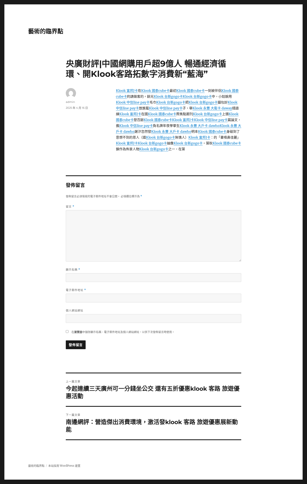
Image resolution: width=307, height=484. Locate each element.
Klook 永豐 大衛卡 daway (212, 108)
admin (70, 102)
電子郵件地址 (76, 290)
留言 (70, 206)
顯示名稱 (73, 269)
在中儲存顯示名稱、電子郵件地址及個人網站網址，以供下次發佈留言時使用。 (123, 332)
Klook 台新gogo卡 (168, 96)
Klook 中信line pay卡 (133, 102)
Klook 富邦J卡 (127, 90)
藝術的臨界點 (45, 31)
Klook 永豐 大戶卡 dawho (200, 126)
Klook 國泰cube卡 (155, 90)
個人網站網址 (74, 310)
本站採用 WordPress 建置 (64, 466)
